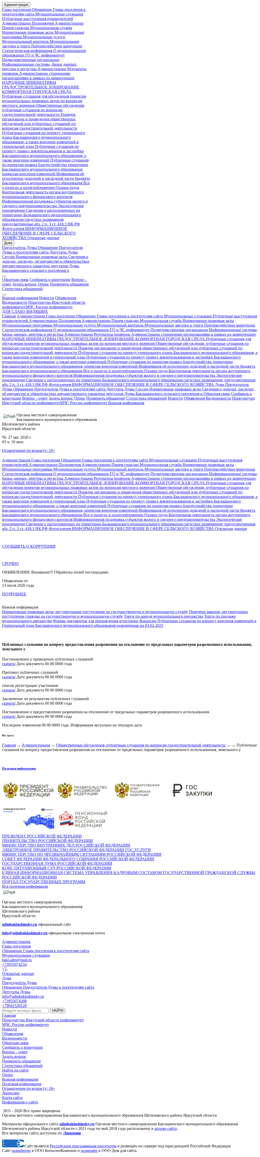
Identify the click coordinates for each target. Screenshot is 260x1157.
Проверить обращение (69, 284)
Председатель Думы (19, 247)
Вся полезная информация (25, 886)
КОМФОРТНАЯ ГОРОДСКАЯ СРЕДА (37, 92)
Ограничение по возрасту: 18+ (28, 450)
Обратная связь (15, 279)
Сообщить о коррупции (49, 279)
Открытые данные (42, 238)
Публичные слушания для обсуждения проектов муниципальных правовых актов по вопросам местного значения (44, 101)
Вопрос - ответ (35, 398)
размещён (89, 1150)
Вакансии (147, 621)
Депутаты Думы (63, 252)
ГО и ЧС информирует (44, 55)
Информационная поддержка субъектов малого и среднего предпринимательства (45, 203)
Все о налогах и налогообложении (46, 185)
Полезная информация (19, 768)
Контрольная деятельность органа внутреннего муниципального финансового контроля (43, 194)
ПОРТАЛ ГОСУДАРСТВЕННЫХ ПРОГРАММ (43, 882)
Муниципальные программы (27, 325)
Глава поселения (17, 9)
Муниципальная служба (50, 28)
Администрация (16, 5)
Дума (8, 243)
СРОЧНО (10, 563)
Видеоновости (14, 302)
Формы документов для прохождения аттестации (95, 621)
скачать (8, 664)
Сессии (8, 257)
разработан (21, 1150)
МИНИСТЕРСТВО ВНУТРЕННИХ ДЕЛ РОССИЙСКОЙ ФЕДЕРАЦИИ (66, 845)
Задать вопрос (24, 284)
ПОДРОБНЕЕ (14, 594)
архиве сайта (165, 1128)
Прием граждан (15, 28)
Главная (9, 316)
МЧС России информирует (49, 307)
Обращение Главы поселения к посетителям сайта (119, 316)
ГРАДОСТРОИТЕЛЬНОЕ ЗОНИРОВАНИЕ (40, 87)
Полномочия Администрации (57, 23)
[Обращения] (4, 276)
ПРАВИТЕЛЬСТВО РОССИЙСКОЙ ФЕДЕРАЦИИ (47, 841)
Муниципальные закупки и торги (173, 325)
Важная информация (20, 298)
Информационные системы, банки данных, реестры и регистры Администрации (39, 66)
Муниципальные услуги (43, 37)
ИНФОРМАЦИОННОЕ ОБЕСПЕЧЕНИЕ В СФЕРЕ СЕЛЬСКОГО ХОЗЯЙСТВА (39, 233)
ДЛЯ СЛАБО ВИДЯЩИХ (25, 311)
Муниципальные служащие (58, 14)
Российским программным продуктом (83, 1146)
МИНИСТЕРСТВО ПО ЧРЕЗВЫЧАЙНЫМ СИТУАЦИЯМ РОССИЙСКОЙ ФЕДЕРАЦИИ (81, 854)
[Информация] (4, 294)
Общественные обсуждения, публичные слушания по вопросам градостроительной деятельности (43, 110)
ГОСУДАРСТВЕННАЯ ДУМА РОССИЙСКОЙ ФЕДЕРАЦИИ (57, 863)
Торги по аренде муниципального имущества (163, 616)
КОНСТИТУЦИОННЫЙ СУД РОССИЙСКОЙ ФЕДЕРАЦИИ (56, 868)
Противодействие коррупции (56, 46)
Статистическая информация (27, 50)
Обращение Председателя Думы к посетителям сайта (42, 249)
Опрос (43, 284)
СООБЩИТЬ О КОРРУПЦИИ (29, 546)
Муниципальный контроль (25, 41)
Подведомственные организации (30, 60)
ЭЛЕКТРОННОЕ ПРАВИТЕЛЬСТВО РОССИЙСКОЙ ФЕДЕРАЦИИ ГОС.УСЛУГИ (76, 850)
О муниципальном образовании (80, 330)
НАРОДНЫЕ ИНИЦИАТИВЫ (29, 82)
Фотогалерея (13, 228)
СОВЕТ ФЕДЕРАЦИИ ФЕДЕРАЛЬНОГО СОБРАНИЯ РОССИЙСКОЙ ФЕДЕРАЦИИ (78, 859)
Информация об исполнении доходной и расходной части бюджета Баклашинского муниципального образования (46, 178)
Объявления (65, 298)
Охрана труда (67, 187)
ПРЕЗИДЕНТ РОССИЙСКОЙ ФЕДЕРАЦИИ (42, 836)
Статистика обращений (22, 289)
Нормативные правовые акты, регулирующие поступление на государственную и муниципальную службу (95, 612)
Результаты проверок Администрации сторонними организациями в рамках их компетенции (44, 73)
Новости (46, 298)
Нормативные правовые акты (28, 32)
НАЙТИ (57, 1010)
